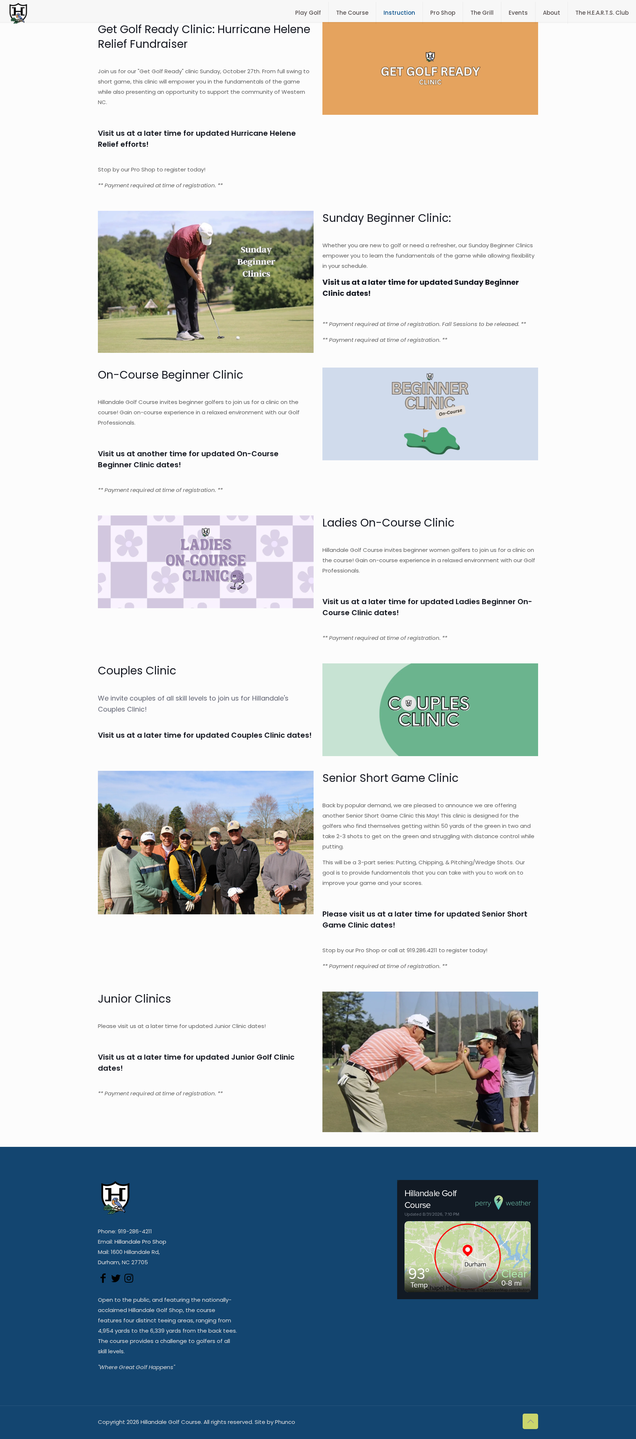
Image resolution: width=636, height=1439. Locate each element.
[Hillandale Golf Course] (18, 13)
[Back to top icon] (530, 1421)
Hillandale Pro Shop (140, 1241)
